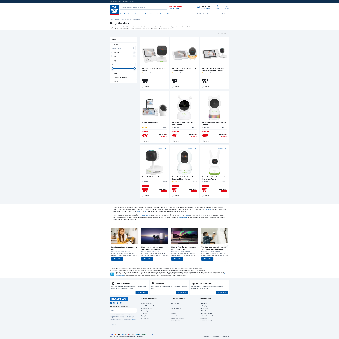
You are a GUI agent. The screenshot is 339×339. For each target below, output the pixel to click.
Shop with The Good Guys (149, 298)
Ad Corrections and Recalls (208, 316)
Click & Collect (204, 308)
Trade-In (173, 311)
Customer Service (206, 298)
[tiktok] (117, 302)
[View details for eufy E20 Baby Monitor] (154, 106)
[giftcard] (152, 334)
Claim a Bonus (204, 311)
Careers (173, 306)
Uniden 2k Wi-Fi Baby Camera (153, 177)
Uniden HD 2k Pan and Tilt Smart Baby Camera (183, 123)
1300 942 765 (174, 8)
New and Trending (176, 308)
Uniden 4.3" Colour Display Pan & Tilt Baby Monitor (184, 69)
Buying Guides (145, 316)
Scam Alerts (203, 318)
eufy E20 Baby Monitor (150, 122)
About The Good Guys (178, 298)
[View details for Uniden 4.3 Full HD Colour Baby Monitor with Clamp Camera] (214, 52)
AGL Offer (173, 313)
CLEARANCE (200, 14)
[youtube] (120, 302)
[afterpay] (144, 334)
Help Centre (203, 303)
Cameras (208, 209)
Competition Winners (206, 313)
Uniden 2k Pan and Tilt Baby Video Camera (214, 123)
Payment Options (146, 311)
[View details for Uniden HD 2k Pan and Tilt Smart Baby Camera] (184, 106)
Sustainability (174, 316)
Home (111, 19)
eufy (146, 211)
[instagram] (114, 302)
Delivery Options (205, 306)
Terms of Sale (216, 336)
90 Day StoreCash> (146, 308)
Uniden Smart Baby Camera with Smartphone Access (213, 178)
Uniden (139, 211)
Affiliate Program (175, 321)
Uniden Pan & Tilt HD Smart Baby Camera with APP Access (183, 178)
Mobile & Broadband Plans (148, 306)
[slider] (112, 68)
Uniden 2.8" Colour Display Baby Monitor (153, 69)
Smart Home (118, 19)
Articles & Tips (145, 318)
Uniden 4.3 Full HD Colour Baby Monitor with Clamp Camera (213, 69)
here (133, 1)
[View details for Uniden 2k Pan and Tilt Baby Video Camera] (214, 106)
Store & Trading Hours (147, 303)
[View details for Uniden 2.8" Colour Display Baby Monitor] (154, 52)
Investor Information (176, 318)
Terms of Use (226, 336)
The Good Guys (175, 303)
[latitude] (148, 334)
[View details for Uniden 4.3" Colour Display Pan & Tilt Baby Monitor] (184, 52)
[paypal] (138, 334)
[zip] (133, 334)
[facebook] (111, 302)
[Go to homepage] (114, 10)
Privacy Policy (122, 321)
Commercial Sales (205, 321)
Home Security (127, 19)
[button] (124, 254)
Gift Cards (144, 313)
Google (186, 215)
